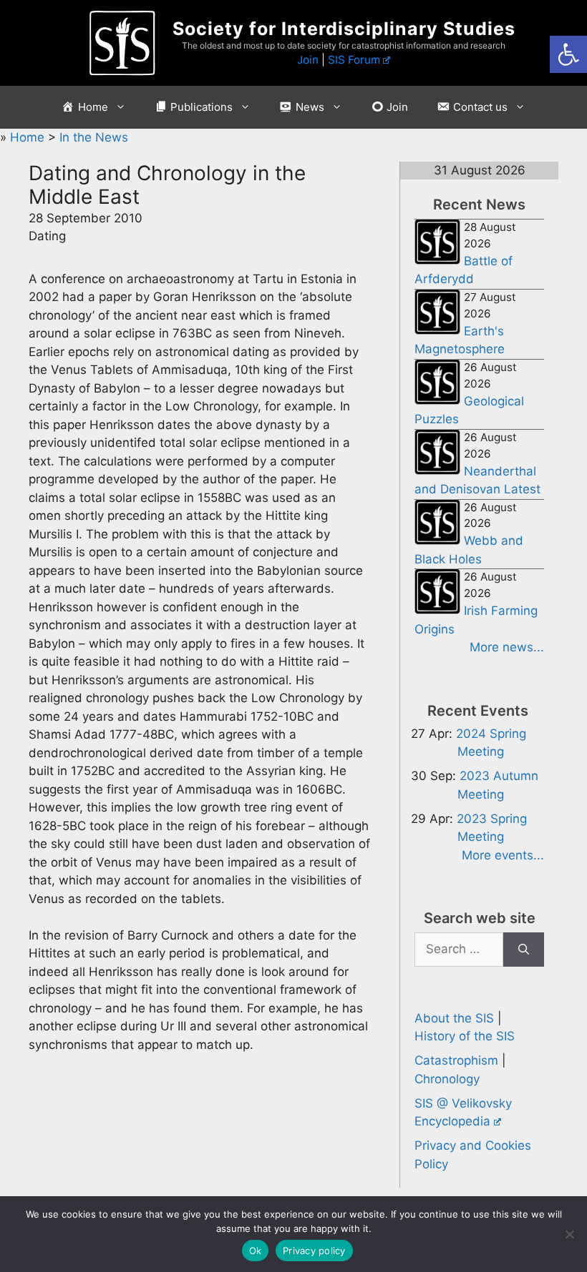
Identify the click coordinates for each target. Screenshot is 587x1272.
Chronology (447, 1079)
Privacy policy (314, 1250)
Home (29, 137)
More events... (503, 855)
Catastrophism (456, 1060)
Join (308, 59)
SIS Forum (354, 59)
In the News (93, 137)
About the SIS (454, 1018)
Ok (255, 1250)
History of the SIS (464, 1036)
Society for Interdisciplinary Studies (344, 28)
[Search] (523, 949)
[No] (569, 1234)
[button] (568, 54)
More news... (507, 647)
